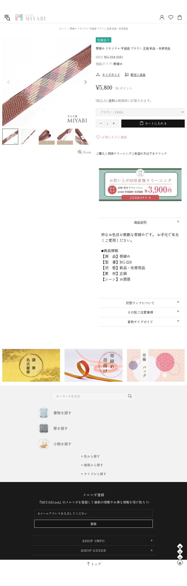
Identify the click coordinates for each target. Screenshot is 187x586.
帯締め (118, 63)
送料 (111, 100)
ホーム (62, 28)
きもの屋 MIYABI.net (30, 17)
